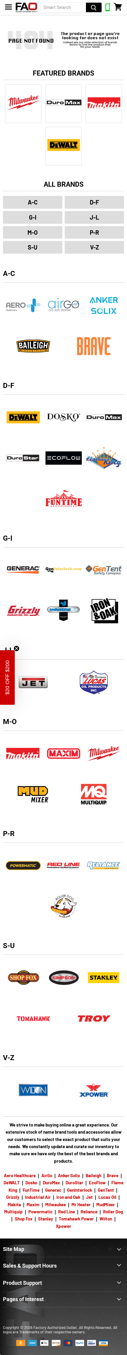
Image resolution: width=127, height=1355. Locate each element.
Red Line (66, 1211)
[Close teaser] (16, 648)
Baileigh (93, 1175)
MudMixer (105, 1204)
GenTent (106, 1190)
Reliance (89, 1211)
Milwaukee (55, 1204)
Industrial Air (38, 1197)
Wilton (106, 1218)
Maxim (33, 1204)
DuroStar (74, 1182)
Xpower (63, 1226)
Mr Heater (81, 1204)
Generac (53, 1190)
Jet (89, 1197)
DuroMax (51, 1182)
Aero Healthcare (20, 1175)
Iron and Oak (68, 1197)
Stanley (45, 1218)
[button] (7, 677)
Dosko (31, 1182)
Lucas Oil (107, 1197)
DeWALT (12, 1182)
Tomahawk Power (76, 1218)
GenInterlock (79, 1190)
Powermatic (40, 1211)
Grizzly (12, 1197)
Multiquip (13, 1211)
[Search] (94, 7)
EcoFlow (97, 1182)
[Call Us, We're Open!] (107, 9)
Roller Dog (113, 1211)
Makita (14, 1204)
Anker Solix (69, 1175)
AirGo (46, 1175)
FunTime (31, 1190)
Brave (112, 1175)
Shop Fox (23, 1218)
